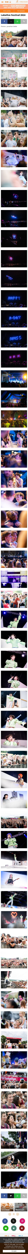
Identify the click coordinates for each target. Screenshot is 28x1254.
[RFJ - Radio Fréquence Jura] (20, 1235)
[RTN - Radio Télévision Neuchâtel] (13, 1235)
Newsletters (5, 1228)
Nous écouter (24, 2)
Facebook (5, 1221)
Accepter (14, 1251)
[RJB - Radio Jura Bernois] (7, 1235)
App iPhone (14, 1228)
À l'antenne (21, 11)
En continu (7, 11)
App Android (22, 1228)
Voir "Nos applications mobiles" (13, 1207)
